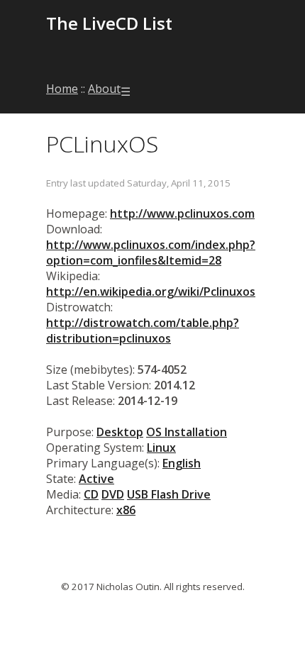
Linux (161, 447)
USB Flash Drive (169, 494)
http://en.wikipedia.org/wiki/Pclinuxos (150, 291)
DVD (112, 494)
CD (91, 494)
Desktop (119, 432)
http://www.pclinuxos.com (182, 213)
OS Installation (186, 432)
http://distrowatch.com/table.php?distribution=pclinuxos (142, 330)
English (181, 463)
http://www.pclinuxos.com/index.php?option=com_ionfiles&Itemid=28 (150, 252)
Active (96, 479)
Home (62, 88)
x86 (125, 510)
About (104, 88)
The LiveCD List (109, 23)
